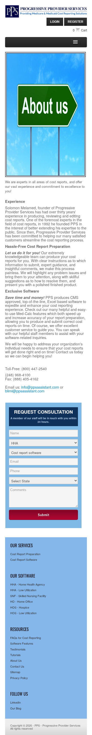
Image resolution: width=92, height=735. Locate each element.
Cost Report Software (23, 559)
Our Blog (15, 708)
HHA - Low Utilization (23, 590)
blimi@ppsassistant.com (24, 390)
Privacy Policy (19, 678)
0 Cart (80, 30)
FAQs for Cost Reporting (25, 638)
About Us (16, 660)
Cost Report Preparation (25, 554)
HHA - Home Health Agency (27, 584)
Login (55, 22)
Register (75, 22)
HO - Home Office (21, 601)
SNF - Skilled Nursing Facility (28, 596)
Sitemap (15, 672)
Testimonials (18, 649)
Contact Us (17, 666)
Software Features (21, 643)
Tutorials (15, 655)
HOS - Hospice (19, 607)
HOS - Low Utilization (23, 613)
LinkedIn (15, 702)
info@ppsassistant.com (40, 387)
